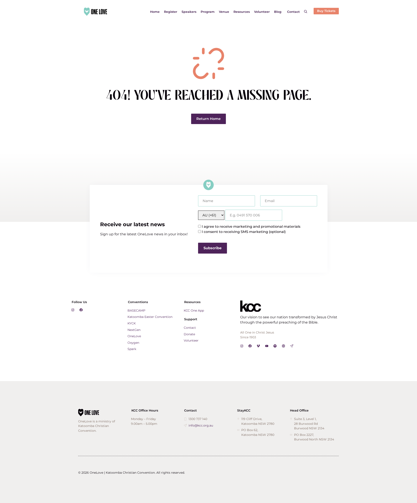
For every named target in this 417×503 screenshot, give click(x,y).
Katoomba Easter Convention (149, 317)
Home (155, 12)
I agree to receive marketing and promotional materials (251, 226)
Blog (277, 12)
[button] (305, 11)
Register (170, 12)
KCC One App (194, 310)
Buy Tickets (326, 11)
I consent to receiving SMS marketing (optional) (244, 232)
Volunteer (262, 12)
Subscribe (213, 248)
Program (208, 12)
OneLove (134, 336)
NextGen (134, 330)
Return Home (208, 119)
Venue (224, 12)
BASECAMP (136, 310)
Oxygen (133, 343)
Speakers (189, 12)
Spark (131, 349)
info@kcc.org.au (201, 425)
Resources (241, 12)
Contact (293, 12)
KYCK (131, 323)
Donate (189, 334)
